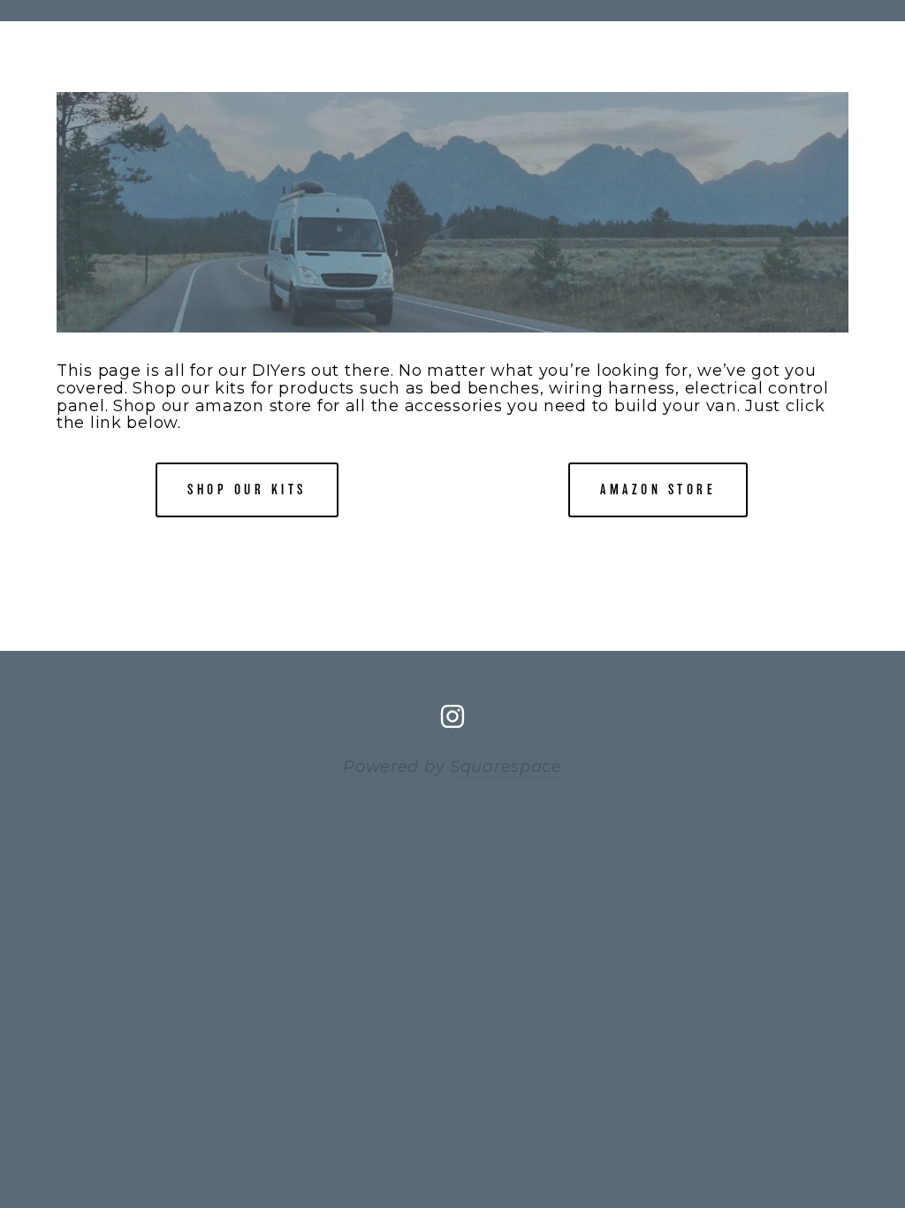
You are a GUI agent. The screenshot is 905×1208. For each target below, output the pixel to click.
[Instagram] (452, 716)
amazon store (658, 490)
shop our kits (247, 490)
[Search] (172, 10)
